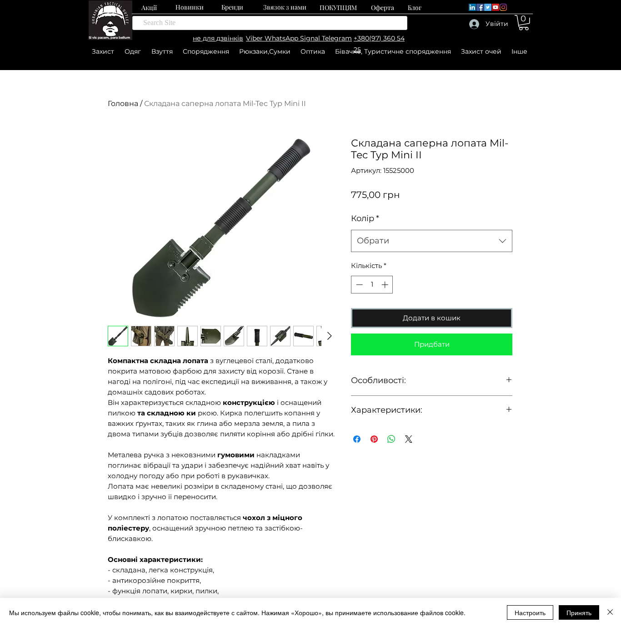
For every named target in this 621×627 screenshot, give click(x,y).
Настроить (530, 612)
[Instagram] (503, 7)
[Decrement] (358, 284)
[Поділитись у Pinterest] (374, 439)
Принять (578, 612)
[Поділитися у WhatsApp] (391, 439)
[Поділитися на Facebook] (356, 439)
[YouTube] (495, 7)
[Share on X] (408, 439)
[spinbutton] (372, 284)
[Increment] (386, 284)
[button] (524, 22)
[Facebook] (480, 7)
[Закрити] (610, 612)
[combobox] (431, 241)
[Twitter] (487, 7)
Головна (123, 103)
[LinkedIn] (472, 7)
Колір (365, 218)
